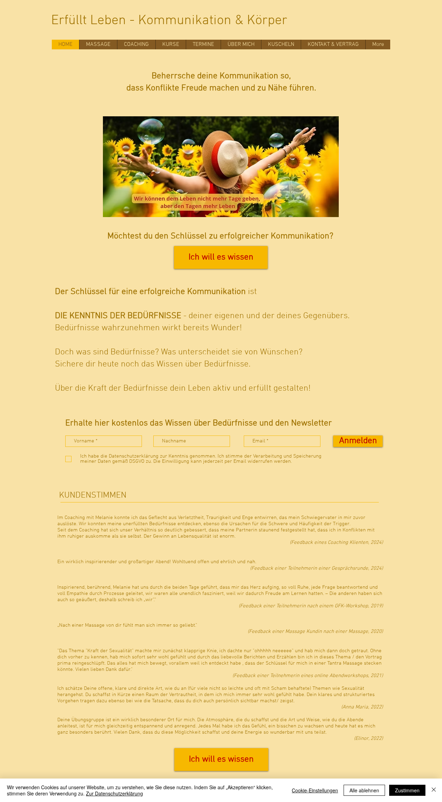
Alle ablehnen (364, 790)
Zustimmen (407, 790)
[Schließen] (434, 790)
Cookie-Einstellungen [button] (315, 790)
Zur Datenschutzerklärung (114, 793)
